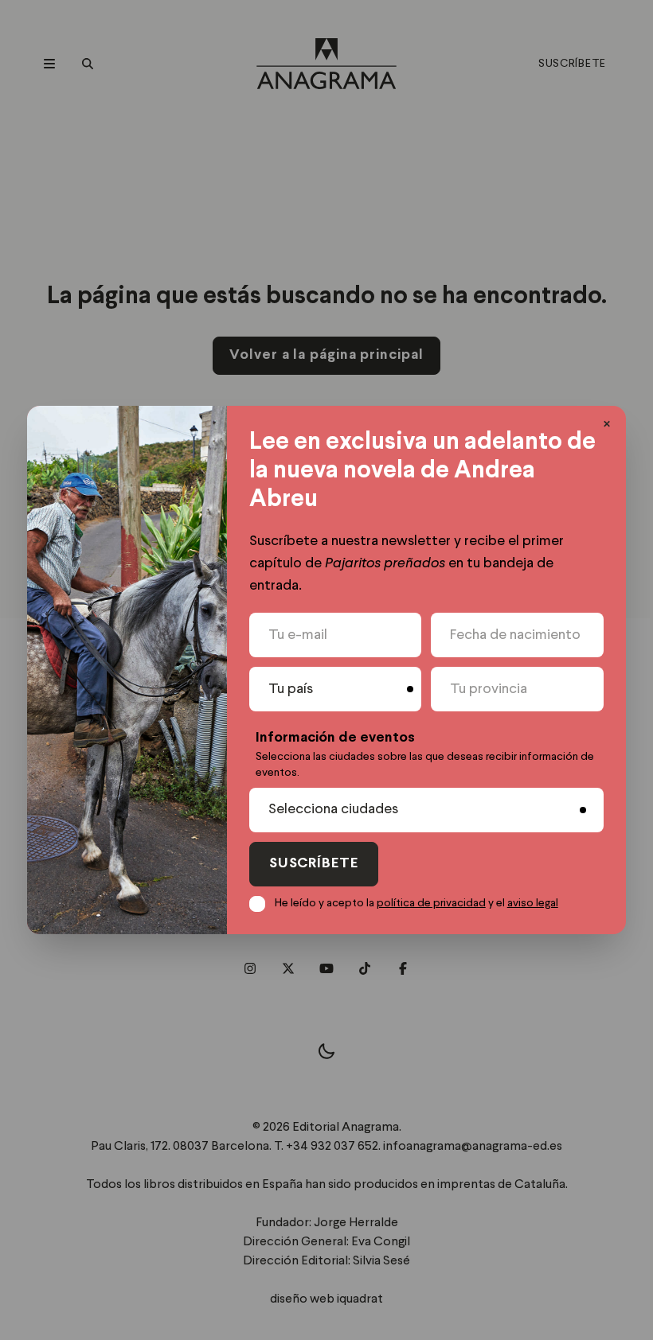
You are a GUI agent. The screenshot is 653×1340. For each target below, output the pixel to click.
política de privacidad (431, 903)
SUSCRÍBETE (313, 864)
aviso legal (532, 903)
